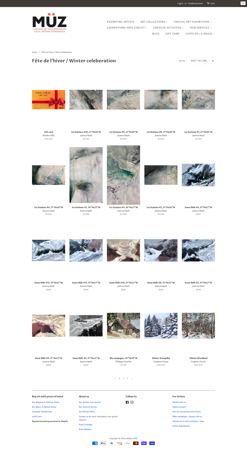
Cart (213, 3)
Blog (156, 33)
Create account (195, 3)
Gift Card (173, 33)
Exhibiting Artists (121, 21)
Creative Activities (167, 27)
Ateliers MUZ (131, 438)
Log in (180, 3)
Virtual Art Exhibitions (192, 21)
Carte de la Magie (199, 33)
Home (34, 52)
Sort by (182, 60)
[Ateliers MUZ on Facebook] (127, 403)
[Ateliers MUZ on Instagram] (132, 403)
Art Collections (153, 21)
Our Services (200, 27)
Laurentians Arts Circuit (126, 27)
